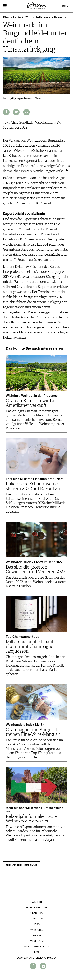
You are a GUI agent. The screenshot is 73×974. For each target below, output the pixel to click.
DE (64, 6)
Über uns (36, 913)
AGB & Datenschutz (36, 946)
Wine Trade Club (36, 907)
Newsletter (37, 902)
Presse (36, 935)
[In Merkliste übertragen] (26, 112)
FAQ (36, 952)
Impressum (36, 941)
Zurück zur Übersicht (21, 865)
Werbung (36, 930)
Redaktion (36, 918)
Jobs (36, 924)
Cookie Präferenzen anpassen (37, 958)
